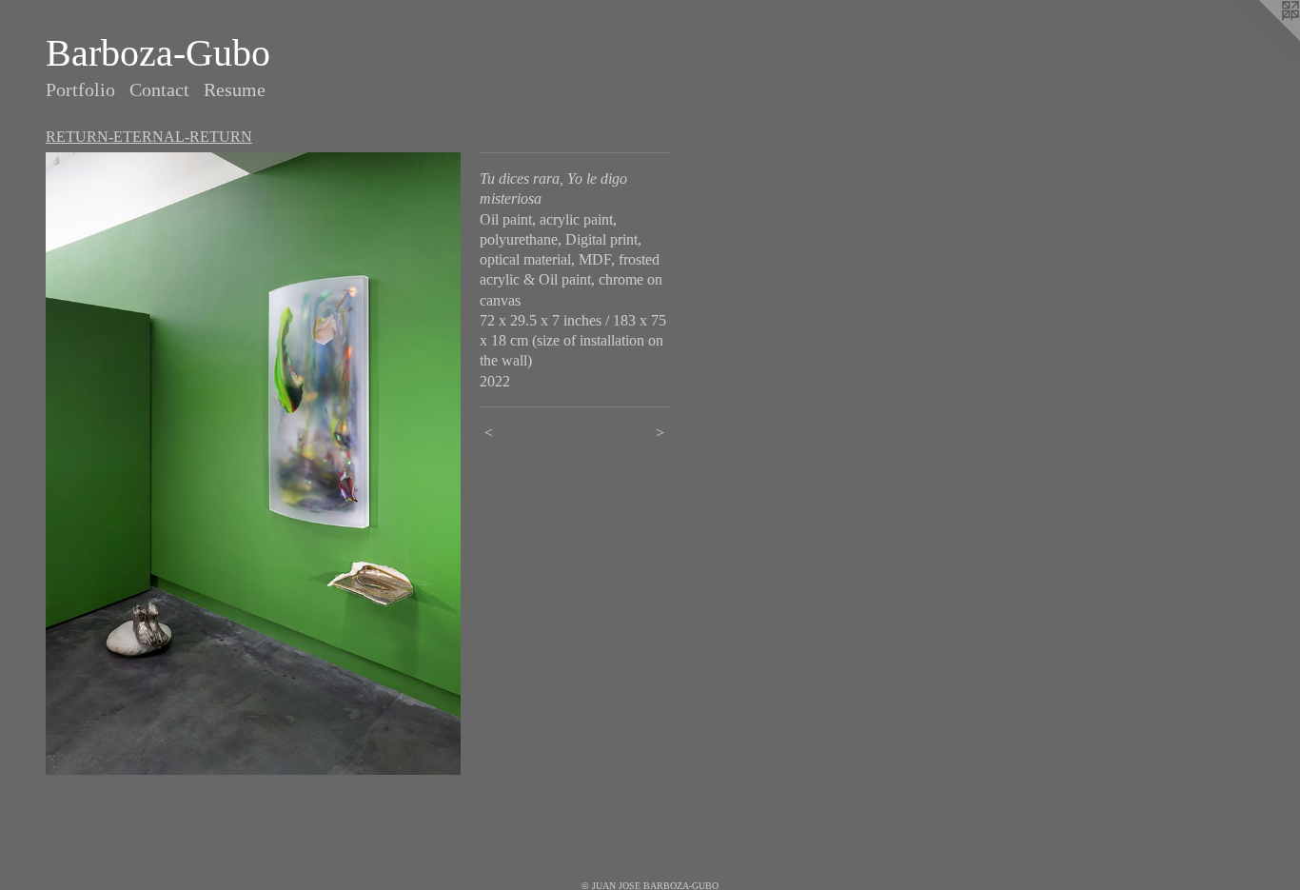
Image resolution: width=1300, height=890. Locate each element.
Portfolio (80, 89)
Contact (159, 89)
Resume (235, 89)
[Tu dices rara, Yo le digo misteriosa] (253, 463)
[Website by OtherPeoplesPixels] (1262, 38)
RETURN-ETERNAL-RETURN (149, 137)
